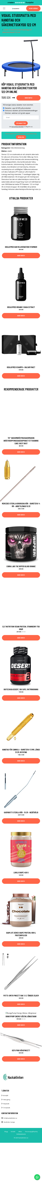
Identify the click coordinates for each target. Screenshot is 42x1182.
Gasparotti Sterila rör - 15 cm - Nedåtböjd (21, 812)
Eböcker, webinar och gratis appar (17, 113)
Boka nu (21, 137)
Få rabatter (21, 123)
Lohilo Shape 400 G (21, 872)
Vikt (12, 148)
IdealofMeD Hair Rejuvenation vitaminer (21, 247)
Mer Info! (28, 98)
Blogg (6, 1131)
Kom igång (33, 8)
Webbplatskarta (21, 1134)
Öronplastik (6, 1108)
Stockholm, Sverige (9, 1122)
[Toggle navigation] (4, 8)
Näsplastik (6, 1104)
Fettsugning (6, 1099)
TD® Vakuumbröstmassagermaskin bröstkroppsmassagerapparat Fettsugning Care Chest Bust (21, 440)
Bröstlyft (5, 1095)
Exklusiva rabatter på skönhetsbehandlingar (21, 110)
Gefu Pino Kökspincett (21, 1050)
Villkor (20, 1131)
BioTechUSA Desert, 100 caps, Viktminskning (21, 689)
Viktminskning (19, 148)
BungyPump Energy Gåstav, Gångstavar (21, 1016)
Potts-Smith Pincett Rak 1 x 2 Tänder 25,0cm (21, 995)
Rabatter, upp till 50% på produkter (18, 108)
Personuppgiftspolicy (31, 1131)
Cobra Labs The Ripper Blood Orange (21, 566)
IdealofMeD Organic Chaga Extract (21, 307)
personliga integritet (17, 127)
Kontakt (13, 1131)
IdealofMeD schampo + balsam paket (21, 367)
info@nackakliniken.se (10, 1118)
